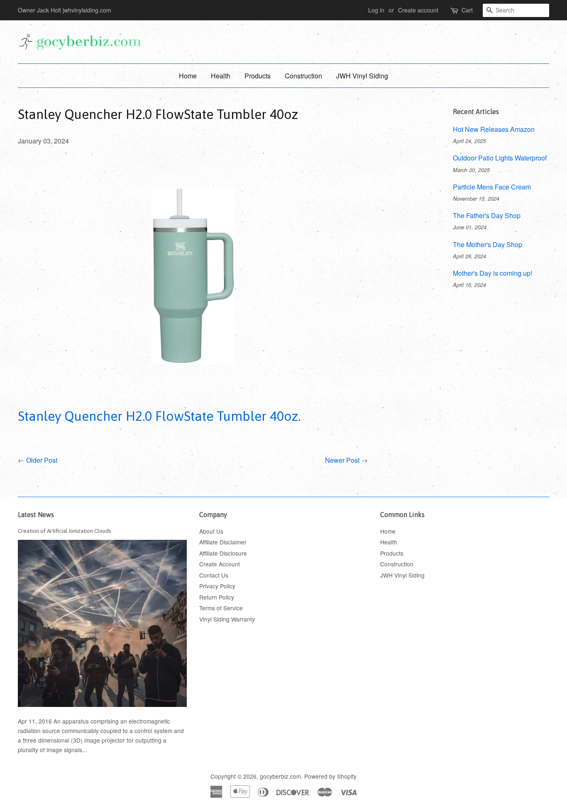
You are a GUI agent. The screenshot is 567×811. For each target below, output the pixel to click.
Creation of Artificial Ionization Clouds (64, 530)
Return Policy (216, 597)
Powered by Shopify (330, 776)
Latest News (36, 514)
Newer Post (342, 460)
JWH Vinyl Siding (362, 75)
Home (188, 75)
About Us (211, 531)
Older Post (41, 460)
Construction (303, 75)
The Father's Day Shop (487, 215)
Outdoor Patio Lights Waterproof (500, 158)
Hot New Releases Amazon (494, 129)
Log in (376, 10)
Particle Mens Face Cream (492, 187)
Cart (467, 10)
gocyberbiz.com (280, 776)
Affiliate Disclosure (223, 553)
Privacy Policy (217, 586)
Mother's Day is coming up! (492, 273)
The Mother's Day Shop (487, 244)
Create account (418, 10)
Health (220, 75)
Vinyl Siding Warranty (227, 619)
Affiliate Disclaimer (223, 542)
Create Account (219, 564)
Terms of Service (221, 608)
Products (257, 75)
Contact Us (213, 575)
